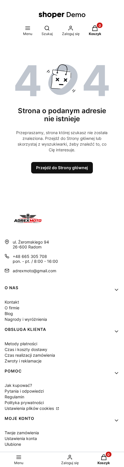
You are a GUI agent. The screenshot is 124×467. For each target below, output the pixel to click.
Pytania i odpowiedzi (24, 391)
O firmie (12, 307)
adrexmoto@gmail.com (34, 270)
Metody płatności (21, 343)
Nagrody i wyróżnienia (26, 319)
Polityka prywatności (24, 402)
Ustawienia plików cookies (30, 408)
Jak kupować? (18, 385)
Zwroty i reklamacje (23, 360)
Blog (9, 313)
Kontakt (12, 302)
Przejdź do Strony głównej (62, 167)
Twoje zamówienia (22, 432)
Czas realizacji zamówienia (30, 355)
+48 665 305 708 (30, 256)
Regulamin (14, 396)
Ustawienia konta (21, 438)
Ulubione (13, 444)
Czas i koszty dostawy (26, 349)
